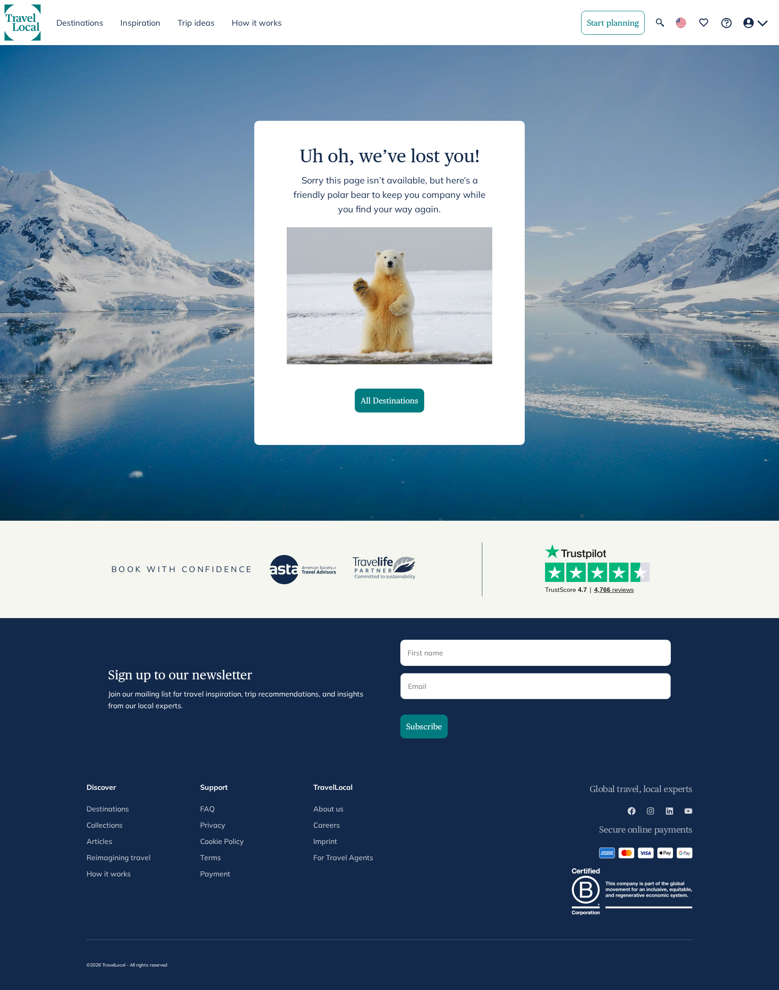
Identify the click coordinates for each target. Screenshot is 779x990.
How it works (257, 23)
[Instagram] (650, 812)
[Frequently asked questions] (726, 23)
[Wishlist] (703, 22)
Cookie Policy (222, 841)
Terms (210, 857)
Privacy (212, 825)
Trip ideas (196, 23)
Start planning (613, 23)
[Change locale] (681, 23)
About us (328, 808)
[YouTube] (688, 812)
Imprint (325, 841)
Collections (105, 825)
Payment (215, 873)
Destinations (108, 808)
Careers (326, 825)
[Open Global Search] (660, 22)
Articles (99, 841)
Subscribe (424, 726)
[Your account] (756, 23)
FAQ (207, 808)
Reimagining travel (119, 857)
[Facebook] (632, 812)
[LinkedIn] (669, 812)
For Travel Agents (343, 857)
